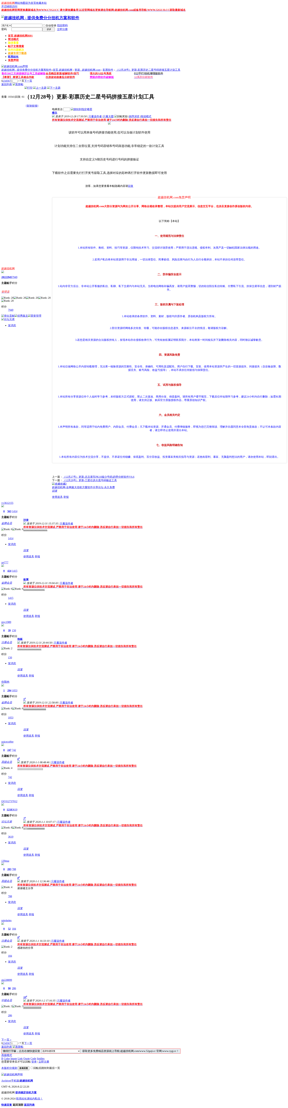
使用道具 (57, 497)
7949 (14, 277)
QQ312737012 (9, 801)
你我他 (5, 681)
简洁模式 (13, 39)
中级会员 (6, 1000)
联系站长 (13, 56)
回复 (130, 186)
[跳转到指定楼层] (81, 109)
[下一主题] (53, 87)
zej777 (4, 562)
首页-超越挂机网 (20, 35)
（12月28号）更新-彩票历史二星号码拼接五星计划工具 (148, 69)
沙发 (26, 519)
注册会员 (6, 642)
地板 (20, 639)
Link (20, 1058)
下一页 (28, 80)
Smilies (40, 1058)
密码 (4, 29)
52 (9, 928)
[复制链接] (32, 105)
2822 (4, 277)
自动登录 (51, 25)
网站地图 (20, 2)
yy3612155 (7, 503)
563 (9, 511)
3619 (14, 809)
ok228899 (6, 980)
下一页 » (6, 1039)
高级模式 (6, 1055)
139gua (5, 860)
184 (14, 928)
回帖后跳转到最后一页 (46, 1068)
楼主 (54, 112)
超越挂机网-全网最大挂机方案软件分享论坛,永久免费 (83, 487)
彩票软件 (108, 69)
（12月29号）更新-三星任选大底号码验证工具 (90, 480)
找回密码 (62, 25)
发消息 (12, 325)
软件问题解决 (16, 49)
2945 (9, 277)
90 (9, 988)
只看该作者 (95, 116)
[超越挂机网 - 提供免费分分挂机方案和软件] (40, 18)
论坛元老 (6, 821)
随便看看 (13, 42)
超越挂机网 (8, 2)
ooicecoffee (7, 741)
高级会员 (6, 762)
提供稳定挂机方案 (26, 1092)
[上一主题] (39, 87)
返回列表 (6, 84)
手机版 (15, 1080)
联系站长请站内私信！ (29, 1098)
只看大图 (108, 116)
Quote (26, 1058)
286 (14, 988)
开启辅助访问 (9, 6)
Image (13, 1058)
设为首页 (30, 2)
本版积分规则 (9, 1068)
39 (9, 630)
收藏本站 (41, 2)
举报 (66, 497)
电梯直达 (57, 109)
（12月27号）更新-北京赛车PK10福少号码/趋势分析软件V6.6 (98, 476)
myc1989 (6, 622)
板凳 (26, 579)
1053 (14, 690)
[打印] (28, 87)
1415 (14, 570)
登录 (34, 1061)
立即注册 (62, 29)
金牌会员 (6, 523)
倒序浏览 (134, 116)
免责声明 (13, 60)
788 (14, 869)
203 (9, 869)
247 (9, 750)
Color (7, 1058)
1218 (9, 809)
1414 (14, 511)
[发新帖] (18, 84)
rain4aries (6, 920)
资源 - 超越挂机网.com (87, 69)
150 (14, 630)
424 (9, 570)
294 (9, 690)
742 (14, 750)
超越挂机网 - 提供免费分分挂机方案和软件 (26, 69)
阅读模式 (146, 116)
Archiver (6, 1080)
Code (33, 1058)
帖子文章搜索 (16, 46)
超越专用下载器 (17, 53)
